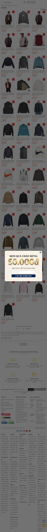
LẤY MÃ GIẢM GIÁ (23, 276)
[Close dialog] (40, 252)
